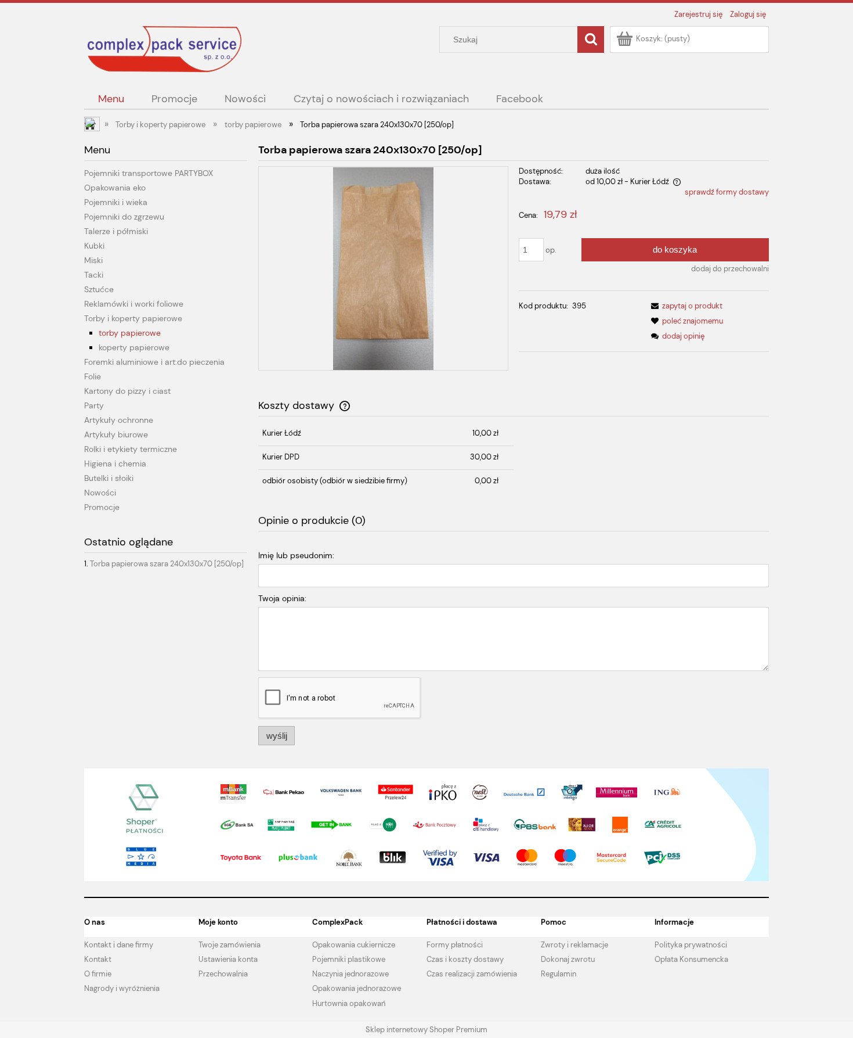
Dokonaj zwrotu (568, 959)
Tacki (93, 275)
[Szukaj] (590, 39)
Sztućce (99, 289)
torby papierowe (130, 333)
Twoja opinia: (282, 598)
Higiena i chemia (115, 463)
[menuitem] (111, 99)
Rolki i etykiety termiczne (130, 449)
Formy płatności (454, 945)
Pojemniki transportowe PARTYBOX (148, 173)
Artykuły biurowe (116, 434)
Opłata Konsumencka (691, 959)
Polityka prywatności (691, 945)
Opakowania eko (115, 187)
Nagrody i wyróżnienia (122, 988)
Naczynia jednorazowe (350, 974)
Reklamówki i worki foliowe (133, 304)
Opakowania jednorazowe (356, 988)
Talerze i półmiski (116, 231)
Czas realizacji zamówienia (471, 974)
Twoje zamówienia (229, 945)
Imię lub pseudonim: (296, 555)
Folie (92, 376)
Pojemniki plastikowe (348, 959)
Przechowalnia (223, 974)
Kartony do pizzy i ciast (127, 391)
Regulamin (558, 974)
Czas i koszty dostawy (465, 959)
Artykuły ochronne (118, 420)
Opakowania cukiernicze (353, 945)
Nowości (100, 492)
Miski (93, 260)
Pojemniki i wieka (115, 202)
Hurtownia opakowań (348, 1003)
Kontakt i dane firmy (118, 945)
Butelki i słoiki (108, 478)
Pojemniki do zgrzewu (124, 216)
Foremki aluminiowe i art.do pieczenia (154, 362)
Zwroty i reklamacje (574, 945)
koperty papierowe (134, 347)
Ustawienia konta (228, 959)
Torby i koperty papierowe (133, 318)
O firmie (97, 974)
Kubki (94, 245)
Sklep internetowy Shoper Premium (426, 1030)
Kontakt (97, 959)
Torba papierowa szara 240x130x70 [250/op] (167, 564)
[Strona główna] (165, 49)
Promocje (102, 507)
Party (94, 405)
